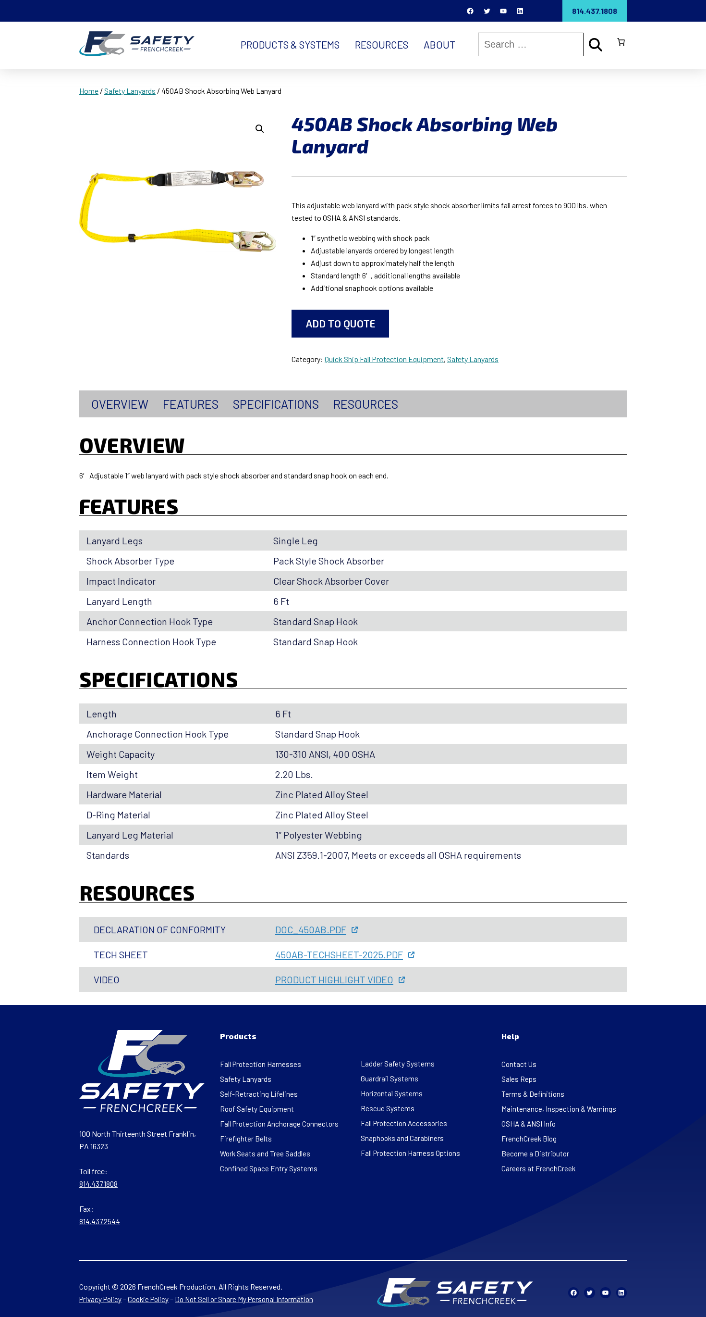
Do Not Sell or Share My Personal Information (244, 1299)
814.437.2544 (99, 1221)
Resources (365, 404)
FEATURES (191, 404)
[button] (259, 129)
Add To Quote (340, 323)
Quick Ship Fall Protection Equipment (384, 359)
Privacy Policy (100, 1299)
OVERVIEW (119, 404)
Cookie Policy (148, 1299)
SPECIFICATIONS (276, 404)
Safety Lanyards (130, 90)
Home (88, 90)
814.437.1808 (594, 10)
